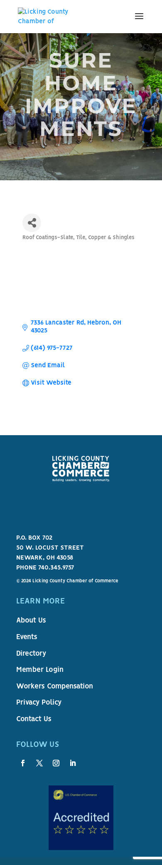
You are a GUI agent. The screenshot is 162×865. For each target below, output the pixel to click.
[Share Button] (31, 222)
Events (26, 637)
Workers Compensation (54, 687)
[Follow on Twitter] (39, 763)
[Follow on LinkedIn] (72, 763)
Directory (31, 654)
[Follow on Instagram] (56, 763)
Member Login (40, 670)
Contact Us (34, 719)
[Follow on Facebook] (22, 763)
